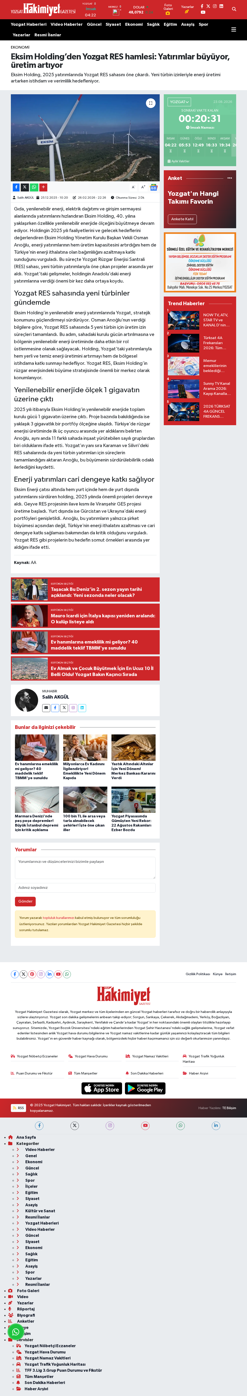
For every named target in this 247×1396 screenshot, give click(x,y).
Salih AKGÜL (25, 197)
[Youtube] (58, 974)
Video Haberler (67, 24)
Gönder (25, 901)
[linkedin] (216, 1126)
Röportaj (25, 1309)
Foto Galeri (27, 1291)
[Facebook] (55, 708)
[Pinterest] (32, 974)
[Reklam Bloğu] (200, 262)
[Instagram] (73, 708)
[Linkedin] (82, 708)
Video (22, 1297)
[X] (23, 974)
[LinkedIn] (50, 974)
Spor (203, 24)
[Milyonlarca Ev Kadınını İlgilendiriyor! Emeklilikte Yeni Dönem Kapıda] (85, 747)
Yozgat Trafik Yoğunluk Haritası (203, 1059)
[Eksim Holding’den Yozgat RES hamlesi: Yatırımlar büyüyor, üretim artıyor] (85, 137)
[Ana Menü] (233, 30)
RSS (20, 1108)
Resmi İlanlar (47, 35)
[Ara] (234, 9)
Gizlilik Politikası (198, 974)
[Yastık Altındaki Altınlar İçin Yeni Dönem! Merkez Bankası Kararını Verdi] (133, 747)
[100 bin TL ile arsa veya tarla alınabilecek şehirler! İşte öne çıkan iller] (85, 800)
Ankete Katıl (182, 219)
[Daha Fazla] (43, 187)
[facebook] (39, 1126)
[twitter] (74, 1126)
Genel (31, 1156)
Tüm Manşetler (85, 1073)
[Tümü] (229, 178)
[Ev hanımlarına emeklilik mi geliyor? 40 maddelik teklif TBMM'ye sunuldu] (37, 747)
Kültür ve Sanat (40, 1211)
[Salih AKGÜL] (26, 700)
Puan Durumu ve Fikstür (34, 1073)
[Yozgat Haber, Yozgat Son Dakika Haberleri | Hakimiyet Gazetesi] (43, 9)
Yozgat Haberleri (29, 24)
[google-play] (145, 1088)
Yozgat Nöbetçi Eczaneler (37, 1056)
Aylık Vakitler (180, 161)
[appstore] (102, 1088)
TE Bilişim (229, 1108)
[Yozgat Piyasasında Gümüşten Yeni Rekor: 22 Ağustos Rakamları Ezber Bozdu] (133, 800)
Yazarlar (21, 35)
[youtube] (145, 1126)
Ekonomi (134, 24)
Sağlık (153, 24)
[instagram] (110, 1126)
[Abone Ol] (154, 187)
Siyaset (113, 24)
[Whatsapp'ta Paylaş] (34, 187)
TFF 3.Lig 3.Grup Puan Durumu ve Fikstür (63, 1370)
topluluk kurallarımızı (59, 918)
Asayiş (188, 24)
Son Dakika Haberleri (147, 1073)
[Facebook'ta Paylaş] (16, 187)
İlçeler (31, 1186)
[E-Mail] (46, 708)
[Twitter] (64, 708)
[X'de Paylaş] (25, 187)
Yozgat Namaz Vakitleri (150, 1056)
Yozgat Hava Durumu (91, 1056)
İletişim (230, 974)
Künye (218, 974)
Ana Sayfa (26, 1137)
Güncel (94, 24)
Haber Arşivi (198, 1073)
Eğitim (170, 24)
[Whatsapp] (67, 974)
